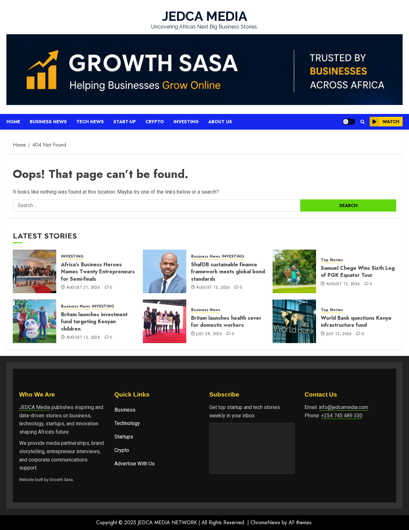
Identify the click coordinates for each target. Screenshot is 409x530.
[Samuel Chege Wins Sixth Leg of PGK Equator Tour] (294, 271)
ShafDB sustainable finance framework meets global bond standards (228, 272)
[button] (363, 122)
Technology (127, 423)
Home (13, 121)
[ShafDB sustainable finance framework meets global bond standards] (164, 271)
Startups (123, 437)
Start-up (124, 121)
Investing (186, 121)
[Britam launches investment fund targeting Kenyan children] (34, 321)
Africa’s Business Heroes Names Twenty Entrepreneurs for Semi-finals (98, 272)
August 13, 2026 (213, 287)
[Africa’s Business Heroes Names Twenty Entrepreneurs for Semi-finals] (34, 271)
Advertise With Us (134, 464)
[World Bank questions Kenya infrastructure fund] (294, 321)
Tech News (90, 121)
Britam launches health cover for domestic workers (226, 321)
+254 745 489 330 (341, 416)
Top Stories (332, 260)
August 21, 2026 (83, 287)
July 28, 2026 (209, 334)
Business (124, 410)
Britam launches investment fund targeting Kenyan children (94, 322)
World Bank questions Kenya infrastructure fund (356, 321)
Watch (390, 121)
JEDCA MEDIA (204, 16)
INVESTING (72, 256)
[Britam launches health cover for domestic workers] (164, 321)
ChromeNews (265, 522)
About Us (220, 121)
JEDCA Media (34, 407)
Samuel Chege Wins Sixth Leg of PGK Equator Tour (358, 271)
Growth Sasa (61, 479)
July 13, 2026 (339, 334)
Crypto (154, 121)
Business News (48, 121)
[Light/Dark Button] (349, 121)
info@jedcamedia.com (343, 407)
